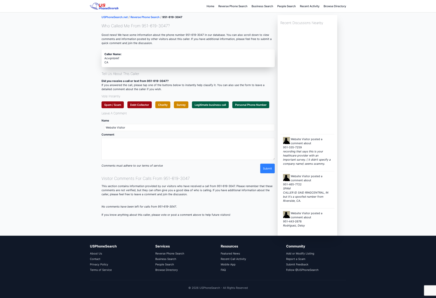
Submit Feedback (297, 264)
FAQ (223, 270)
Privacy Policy (99, 264)
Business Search (262, 6)
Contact (95, 259)
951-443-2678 (292, 221)
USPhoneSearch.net (115, 17)
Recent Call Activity (233, 259)
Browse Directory (335, 6)
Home (210, 6)
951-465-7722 (292, 184)
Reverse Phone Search (232, 6)
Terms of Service (101, 270)
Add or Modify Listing (300, 253)
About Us (96, 253)
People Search (286, 6)
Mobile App (228, 264)
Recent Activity (310, 6)
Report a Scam (295, 259)
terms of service (152, 165)
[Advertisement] (305, 79)
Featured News (230, 253)
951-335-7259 (292, 147)
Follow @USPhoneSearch (302, 270)
